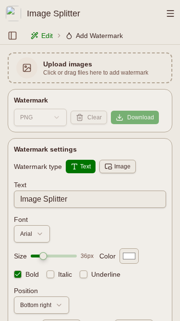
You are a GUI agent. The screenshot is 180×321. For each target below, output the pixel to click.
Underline (105, 274)
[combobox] (40, 117)
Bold (32, 274)
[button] (90, 67)
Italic (65, 274)
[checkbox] (18, 274)
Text (85, 166)
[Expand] (12, 35)
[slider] (43, 256)
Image (122, 166)
